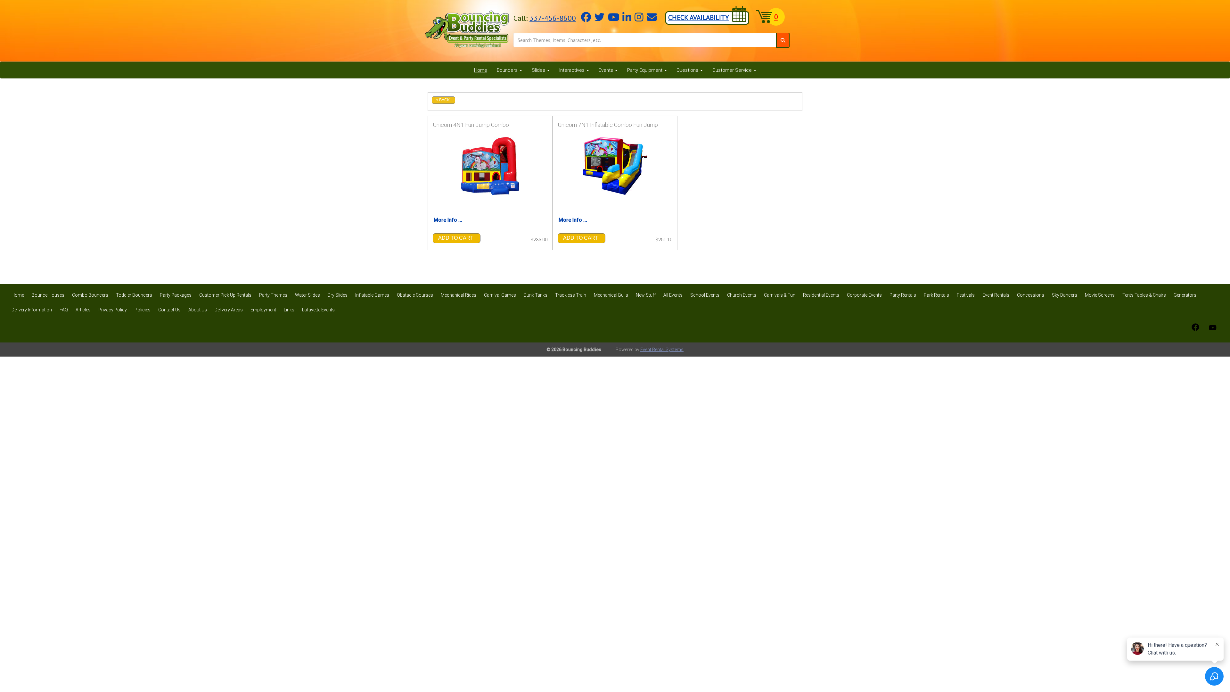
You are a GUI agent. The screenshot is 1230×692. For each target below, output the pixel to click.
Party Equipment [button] (645, 70)
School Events (704, 295)
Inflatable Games (372, 295)
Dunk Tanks (535, 295)
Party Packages (176, 295)
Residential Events (821, 295)
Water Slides (307, 295)
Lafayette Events (318, 309)
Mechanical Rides (458, 295)
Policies (143, 309)
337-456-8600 (552, 18)
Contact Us (169, 309)
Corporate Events (864, 295)
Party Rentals (903, 295)
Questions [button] (688, 70)
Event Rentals (995, 295)
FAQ (64, 309)
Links (289, 309)
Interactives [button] (572, 70)
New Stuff (646, 295)
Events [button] (606, 70)
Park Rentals (936, 295)
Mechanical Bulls (611, 295)
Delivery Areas (229, 309)
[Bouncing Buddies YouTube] (1213, 327)
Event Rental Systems (662, 349)
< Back (443, 100)
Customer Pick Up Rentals (225, 295)
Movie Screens (1100, 295)
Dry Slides (338, 295)
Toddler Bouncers (134, 295)
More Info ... (448, 220)
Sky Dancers (1064, 295)
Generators (1185, 295)
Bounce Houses (48, 295)
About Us (197, 309)
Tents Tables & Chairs (1144, 295)
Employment (263, 309)
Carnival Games (500, 295)
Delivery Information (32, 309)
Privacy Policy (112, 309)
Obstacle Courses (415, 295)
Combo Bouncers (90, 295)
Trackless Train (570, 295)
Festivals (966, 295)
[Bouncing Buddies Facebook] (1195, 327)
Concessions (1030, 295)
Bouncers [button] (508, 70)
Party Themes (273, 295)
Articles (83, 309)
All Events (673, 295)
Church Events (741, 295)
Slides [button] (539, 70)
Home (480, 70)
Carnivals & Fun (779, 295)
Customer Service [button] (732, 70)
